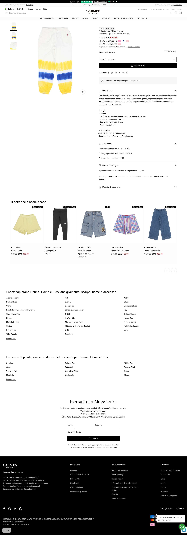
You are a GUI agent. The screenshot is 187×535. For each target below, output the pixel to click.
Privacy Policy (112, 447)
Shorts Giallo (16, 251)
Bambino (106, 18)
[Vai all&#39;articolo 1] (13, 26)
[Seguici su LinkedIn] (15, 508)
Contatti (114, 494)
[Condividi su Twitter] (112, 72)
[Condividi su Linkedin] (119, 72)
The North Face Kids (53, 247)
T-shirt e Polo (11, 371)
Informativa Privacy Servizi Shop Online (124, 488)
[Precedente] (72, 5)
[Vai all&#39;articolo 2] (13, 36)
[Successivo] (114, 5)
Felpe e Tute (70, 363)
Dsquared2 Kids (130, 306)
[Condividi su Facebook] (108, 72)
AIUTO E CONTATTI (177, 9)
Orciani (9, 326)
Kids (45, 9)
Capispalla (69, 375)
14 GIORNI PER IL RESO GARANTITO (159, 9)
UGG (67, 330)
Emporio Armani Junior (74, 310)
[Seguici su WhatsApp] (20, 508)
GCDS (67, 314)
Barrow (68, 302)
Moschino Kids (84, 247)
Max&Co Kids (117, 247)
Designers (142, 18)
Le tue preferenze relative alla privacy (16, 524)
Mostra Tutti (11, 339)
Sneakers (10, 363)
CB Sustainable (76, 487)
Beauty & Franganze (123, 18)
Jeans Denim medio (152, 251)
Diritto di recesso (118, 499)
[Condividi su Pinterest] (116, 72)
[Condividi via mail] (123, 72)
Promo (75, 18)
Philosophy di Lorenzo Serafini (77, 326)
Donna (30, 9)
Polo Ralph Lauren (131, 326)
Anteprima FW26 (47, 18)
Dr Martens (69, 306)
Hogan (8, 318)
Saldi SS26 (63, 18)
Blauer (126, 302)
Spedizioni (74, 483)
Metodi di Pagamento (78, 492)
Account (73, 470)
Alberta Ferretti (12, 298)
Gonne (126, 371)
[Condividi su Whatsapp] (127, 72)
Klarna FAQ (75, 479)
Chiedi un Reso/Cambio (79, 475)
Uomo (38, 9)
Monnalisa (15, 247)
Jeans (8, 367)
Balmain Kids (11, 302)
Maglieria (10, 375)
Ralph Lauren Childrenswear (111, 31)
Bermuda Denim (84, 251)
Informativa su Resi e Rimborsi (124, 483)
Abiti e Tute (128, 363)
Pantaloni (116, 136)
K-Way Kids (70, 318)
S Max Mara (11, 330)
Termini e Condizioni (119, 470)
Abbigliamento (127, 136)
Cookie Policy (117, 479)
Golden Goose (130, 314)
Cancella (37, 13)
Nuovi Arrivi (165, 475)
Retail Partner (18, 522)
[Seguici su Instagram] (9, 508)
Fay (125, 310)
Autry (126, 298)
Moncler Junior (130, 322)
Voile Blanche (11, 334)
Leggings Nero (50, 251)
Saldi (163, 479)
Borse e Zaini (129, 367)
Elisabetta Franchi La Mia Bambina (20, 310)
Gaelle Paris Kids (13, 314)
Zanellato (69, 334)
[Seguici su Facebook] (4, 508)
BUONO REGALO (142, 9)
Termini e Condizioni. (134, 47)
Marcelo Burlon (12, 322)
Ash (66, 298)
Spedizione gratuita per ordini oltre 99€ (93, 5)
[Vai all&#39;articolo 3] (13, 45)
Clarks (9, 306)
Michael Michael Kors (74, 322)
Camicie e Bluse (71, 371)
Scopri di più (29, 5)
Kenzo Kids (128, 318)
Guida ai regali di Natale (170, 470)
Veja (125, 330)
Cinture (127, 375)
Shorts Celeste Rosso (120, 251)
